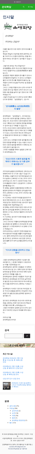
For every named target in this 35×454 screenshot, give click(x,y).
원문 (13, 418)
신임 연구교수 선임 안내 (11, 378)
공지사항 (12, 406)
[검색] (27, 336)
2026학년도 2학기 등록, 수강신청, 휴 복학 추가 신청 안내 (13, 367)
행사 (11, 423)
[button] (23, 7)
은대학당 (6, 6)
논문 (13, 413)
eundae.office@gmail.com (17, 447)
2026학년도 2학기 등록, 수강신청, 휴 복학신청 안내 (13, 373)
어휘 (13, 415)
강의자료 (15, 411)
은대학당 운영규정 (18, 420)
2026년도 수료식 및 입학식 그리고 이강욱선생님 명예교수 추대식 (21, 385)
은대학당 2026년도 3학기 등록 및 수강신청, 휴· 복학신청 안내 (13, 360)
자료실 (11, 408)
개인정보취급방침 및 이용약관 (17, 449)
